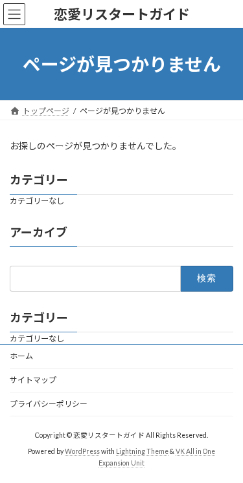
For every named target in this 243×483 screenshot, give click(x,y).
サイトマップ (33, 380)
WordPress (82, 451)
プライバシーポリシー (48, 404)
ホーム (21, 356)
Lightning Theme (142, 451)
